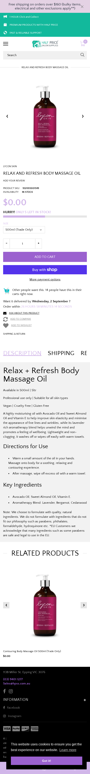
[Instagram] (11, 692)
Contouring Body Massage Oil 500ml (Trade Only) (32, 651)
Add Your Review (14, 180)
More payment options (45, 279)
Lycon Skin (10, 166)
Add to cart (45, 257)
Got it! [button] (46, 760)
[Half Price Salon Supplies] (45, 44)
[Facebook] (4, 692)
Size (5, 223)
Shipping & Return (14, 334)
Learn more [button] (67, 750)
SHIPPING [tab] (61, 353)
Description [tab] (22, 353)
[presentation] (6, 605)
